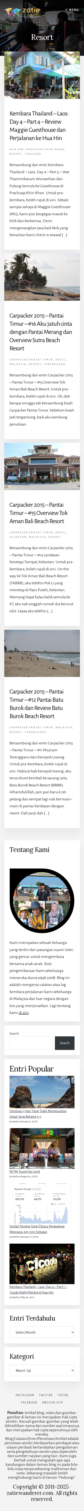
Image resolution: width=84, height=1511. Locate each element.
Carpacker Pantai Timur (31, 359)
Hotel (61, 359)
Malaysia (17, 364)
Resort (15, 154)
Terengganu (55, 364)
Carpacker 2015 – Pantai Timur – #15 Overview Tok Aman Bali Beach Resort (38, 513)
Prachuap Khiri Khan (45, 149)
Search (14, 1033)
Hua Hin (16, 149)
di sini (24, 1012)
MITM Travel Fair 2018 (24, 1171)
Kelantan (18, 537)
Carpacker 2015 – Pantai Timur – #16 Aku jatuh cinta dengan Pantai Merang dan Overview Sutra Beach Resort (40, 332)
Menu (74, 9)
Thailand (33, 154)
